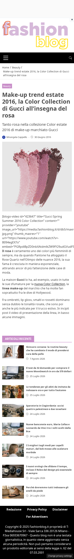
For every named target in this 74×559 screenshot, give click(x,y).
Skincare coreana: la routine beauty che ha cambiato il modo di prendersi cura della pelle (47, 350)
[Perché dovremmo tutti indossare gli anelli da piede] (13, 492)
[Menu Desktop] (5, 57)
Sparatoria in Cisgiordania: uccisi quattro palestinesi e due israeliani (46, 407)
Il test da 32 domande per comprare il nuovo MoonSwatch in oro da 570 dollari (48, 369)
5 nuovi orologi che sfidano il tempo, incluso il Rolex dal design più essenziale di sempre (49, 470)
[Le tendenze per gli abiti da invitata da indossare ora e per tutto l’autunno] (13, 391)
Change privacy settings (60, 555)
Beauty (7, 86)
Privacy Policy (37, 509)
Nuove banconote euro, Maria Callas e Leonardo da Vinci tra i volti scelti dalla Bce (48, 428)
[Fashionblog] (35, 35)
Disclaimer (60, 509)
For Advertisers (37, 517)
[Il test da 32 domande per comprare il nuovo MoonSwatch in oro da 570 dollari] (13, 372)
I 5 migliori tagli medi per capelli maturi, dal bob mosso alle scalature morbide (47, 449)
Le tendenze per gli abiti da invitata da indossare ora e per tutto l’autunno (48, 388)
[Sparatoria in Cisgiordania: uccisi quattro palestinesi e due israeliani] (13, 410)
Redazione (13, 509)
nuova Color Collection (49, 284)
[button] (70, 58)
